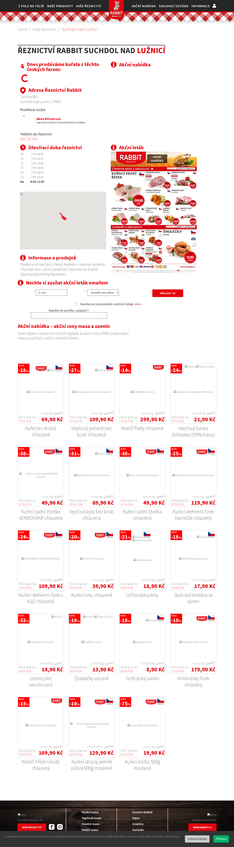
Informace (200, 6)
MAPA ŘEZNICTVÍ (31, 827)
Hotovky (138, 830)
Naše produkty (60, 6)
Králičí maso (90, 830)
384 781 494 (28, 138)
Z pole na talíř (31, 6)
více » (138, 304)
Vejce (135, 818)
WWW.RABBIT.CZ (202, 827)
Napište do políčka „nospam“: (69, 310)
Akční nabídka (144, 6)
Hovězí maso (90, 824)
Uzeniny (138, 824)
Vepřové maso (91, 818)
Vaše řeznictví (88, 6)
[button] (63, 216)
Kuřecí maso (90, 812)
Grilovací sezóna (173, 6)
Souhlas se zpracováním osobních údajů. (111, 304)
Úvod (22, 29)
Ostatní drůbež (142, 812)
